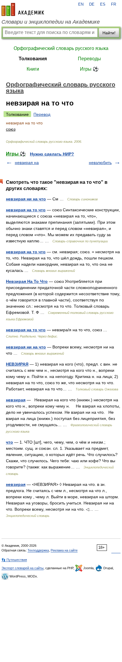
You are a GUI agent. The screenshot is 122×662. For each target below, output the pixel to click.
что (9, 442)
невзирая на (27, 162)
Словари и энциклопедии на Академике (50, 22)
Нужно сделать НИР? (52, 154)
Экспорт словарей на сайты (22, 568)
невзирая (15, 399)
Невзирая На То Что (27, 281)
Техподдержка (38, 550)
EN (81, 4)
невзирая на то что (26, 209)
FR (113, 4)
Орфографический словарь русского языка (61, 48)
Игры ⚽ (89, 69)
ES (102, 4)
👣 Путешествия (14, 560)
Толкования (33, 58)
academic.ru (22, 9)
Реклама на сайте (64, 550)
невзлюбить (100, 162)
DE (91, 4)
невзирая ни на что (26, 199)
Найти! (108, 32)
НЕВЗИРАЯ (17, 364)
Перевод (41, 114)
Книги (33, 69)
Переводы (89, 58)
